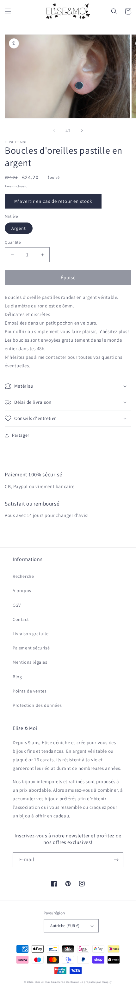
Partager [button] (20, 435)
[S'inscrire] (116, 859)
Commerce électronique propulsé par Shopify (81, 981)
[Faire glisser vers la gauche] (54, 130)
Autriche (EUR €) (64, 925)
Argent (18, 228)
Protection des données (37, 705)
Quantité (13, 242)
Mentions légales (30, 662)
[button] (8, 11)
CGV (17, 605)
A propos (22, 590)
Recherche (23, 576)
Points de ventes (30, 691)
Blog (17, 677)
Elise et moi (42, 981)
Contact (21, 619)
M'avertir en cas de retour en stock (53, 201)
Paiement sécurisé (31, 648)
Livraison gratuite (31, 633)
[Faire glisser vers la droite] (82, 130)
